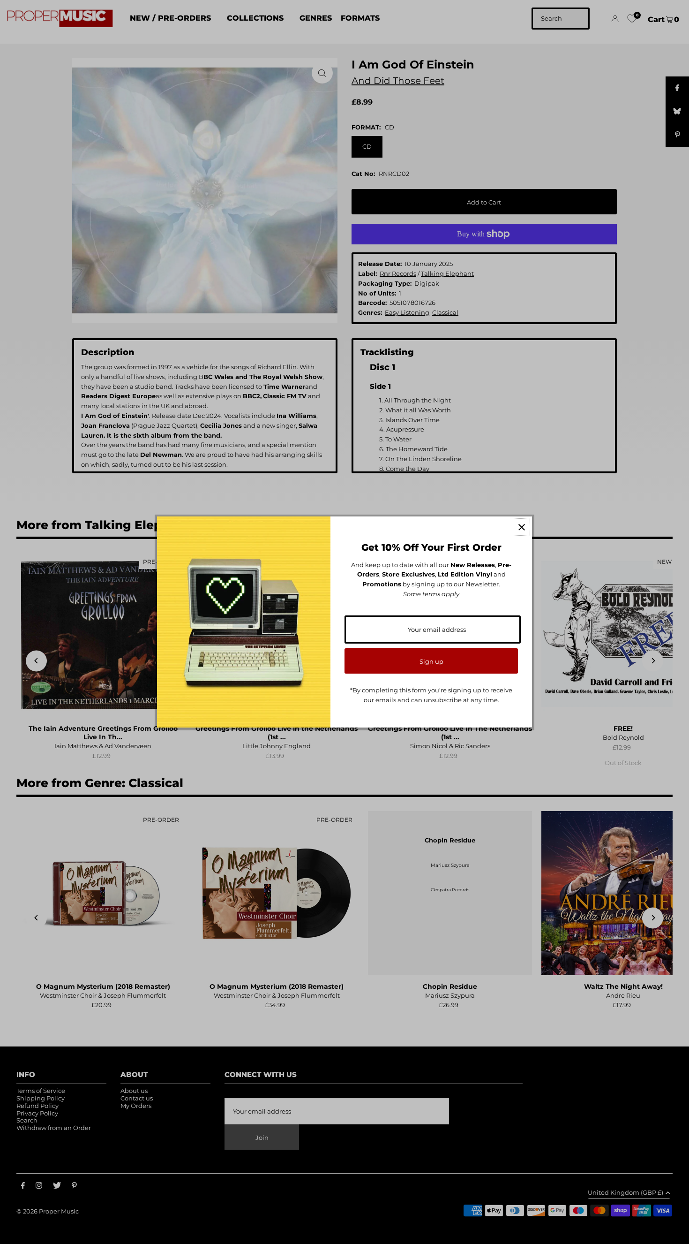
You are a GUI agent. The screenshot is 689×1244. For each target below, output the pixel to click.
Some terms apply (431, 594)
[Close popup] (521, 527)
